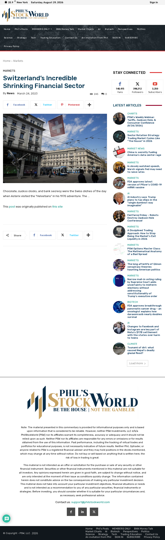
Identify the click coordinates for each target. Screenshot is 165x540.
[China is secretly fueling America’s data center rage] (119, 152)
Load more (136, 363)
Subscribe (155, 83)
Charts (132, 113)
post (12, 206)
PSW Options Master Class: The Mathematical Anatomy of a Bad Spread (144, 251)
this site (57, 206)
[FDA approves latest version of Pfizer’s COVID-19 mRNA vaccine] (119, 183)
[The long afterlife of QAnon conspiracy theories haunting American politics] (119, 265)
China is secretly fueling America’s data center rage (144, 153)
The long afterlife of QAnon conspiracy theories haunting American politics (144, 267)
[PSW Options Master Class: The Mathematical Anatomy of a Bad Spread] (119, 250)
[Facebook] (71, 512)
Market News (135, 148)
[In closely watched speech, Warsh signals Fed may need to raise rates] (119, 167)
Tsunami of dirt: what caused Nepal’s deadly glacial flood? (140, 350)
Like (120, 83)
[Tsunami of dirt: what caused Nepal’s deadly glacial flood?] (119, 349)
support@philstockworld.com (90, 502)
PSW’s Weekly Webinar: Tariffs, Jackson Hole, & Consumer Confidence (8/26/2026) (141, 121)
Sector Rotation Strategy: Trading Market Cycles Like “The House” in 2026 (143, 138)
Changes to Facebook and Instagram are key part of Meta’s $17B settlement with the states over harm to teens (143, 332)
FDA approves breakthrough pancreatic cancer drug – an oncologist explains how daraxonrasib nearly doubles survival (144, 311)
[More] (89, 104)
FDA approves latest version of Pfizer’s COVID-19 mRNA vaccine (144, 184)
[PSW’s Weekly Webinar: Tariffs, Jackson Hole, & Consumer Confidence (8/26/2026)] (119, 118)
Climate (132, 344)
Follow (138, 83)
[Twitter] (94, 512)
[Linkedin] (82, 512)
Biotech (132, 302)
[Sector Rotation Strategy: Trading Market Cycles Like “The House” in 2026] (119, 136)
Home (7, 61)
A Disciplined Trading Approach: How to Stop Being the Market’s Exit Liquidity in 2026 (141, 234)
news (10, 93)
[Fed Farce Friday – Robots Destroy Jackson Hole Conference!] (119, 216)
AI (128, 193)
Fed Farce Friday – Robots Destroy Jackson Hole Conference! (143, 218)
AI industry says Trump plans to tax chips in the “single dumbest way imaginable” (142, 201)
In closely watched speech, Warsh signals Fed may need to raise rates (144, 169)
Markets (18, 61)
